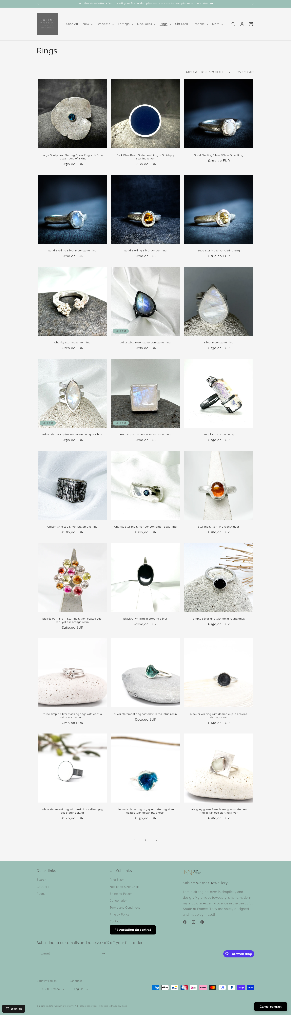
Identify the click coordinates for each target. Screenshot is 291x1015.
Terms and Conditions (125, 907)
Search (42, 879)
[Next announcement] (253, 4)
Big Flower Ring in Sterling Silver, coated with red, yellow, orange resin (72, 620)
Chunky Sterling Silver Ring (72, 342)
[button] (87, 24)
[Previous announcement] (38, 4)
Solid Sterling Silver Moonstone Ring (72, 250)
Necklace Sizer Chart (124, 886)
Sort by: (191, 71)
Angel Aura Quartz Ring (218, 434)
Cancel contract (270, 1006)
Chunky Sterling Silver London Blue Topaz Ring (145, 526)
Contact (115, 921)
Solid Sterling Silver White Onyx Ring (218, 155)
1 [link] (135, 840)
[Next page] (156, 840)
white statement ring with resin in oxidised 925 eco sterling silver (72, 811)
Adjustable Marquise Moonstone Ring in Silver (72, 434)
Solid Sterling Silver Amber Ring (145, 250)
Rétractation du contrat (132, 930)
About (41, 893)
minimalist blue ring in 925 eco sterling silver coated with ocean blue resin (145, 811)
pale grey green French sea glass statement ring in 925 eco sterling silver (218, 811)
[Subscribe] (103, 953)
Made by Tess (119, 1006)
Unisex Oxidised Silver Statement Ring (72, 526)
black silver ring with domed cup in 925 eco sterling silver (218, 716)
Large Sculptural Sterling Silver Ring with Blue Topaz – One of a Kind (72, 157)
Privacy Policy (119, 914)
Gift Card (43, 886)
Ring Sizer (117, 879)
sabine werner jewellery (59, 1006)
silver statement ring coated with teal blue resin (145, 714)
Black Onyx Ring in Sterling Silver (145, 618)
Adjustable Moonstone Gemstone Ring (145, 342)
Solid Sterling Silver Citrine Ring (219, 250)
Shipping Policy (121, 893)
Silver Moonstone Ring (218, 342)
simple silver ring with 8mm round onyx (218, 618)
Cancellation (118, 900)
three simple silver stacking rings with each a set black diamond (72, 716)
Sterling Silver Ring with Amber (218, 526)
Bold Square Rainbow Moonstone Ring (145, 434)
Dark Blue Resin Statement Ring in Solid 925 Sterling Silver (145, 157)
